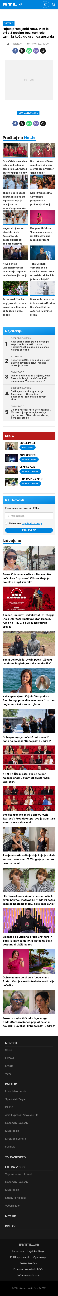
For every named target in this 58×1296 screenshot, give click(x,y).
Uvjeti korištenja (36, 1251)
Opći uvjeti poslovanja (28, 1275)
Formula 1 (11, 1146)
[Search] (53, 4)
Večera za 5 (12, 1205)
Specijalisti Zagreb (16, 1099)
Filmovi (9, 1058)
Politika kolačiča (28, 1263)
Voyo (8, 1073)
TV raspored (15, 1157)
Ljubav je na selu (15, 1197)
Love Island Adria (15, 1091)
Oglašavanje (40, 1257)
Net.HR (10, 1216)
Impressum (18, 1251)
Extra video (15, 1167)
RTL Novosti (14, 500)
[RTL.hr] (12, 4)
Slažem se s (25, 523)
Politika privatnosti (19, 1257)
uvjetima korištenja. (32, 523)
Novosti (12, 1043)
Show (10, 436)
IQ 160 (9, 1107)
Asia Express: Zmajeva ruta (21, 1115)
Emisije (9, 1065)
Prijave (11, 1226)
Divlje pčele (12, 1130)
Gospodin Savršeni (16, 1123)
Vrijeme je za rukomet (18, 1174)
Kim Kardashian (28, 113)
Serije (8, 1050)
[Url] (43, 51)
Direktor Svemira (15, 1138)
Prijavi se (29, 530)
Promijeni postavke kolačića (28, 1269)
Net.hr (30, 137)
